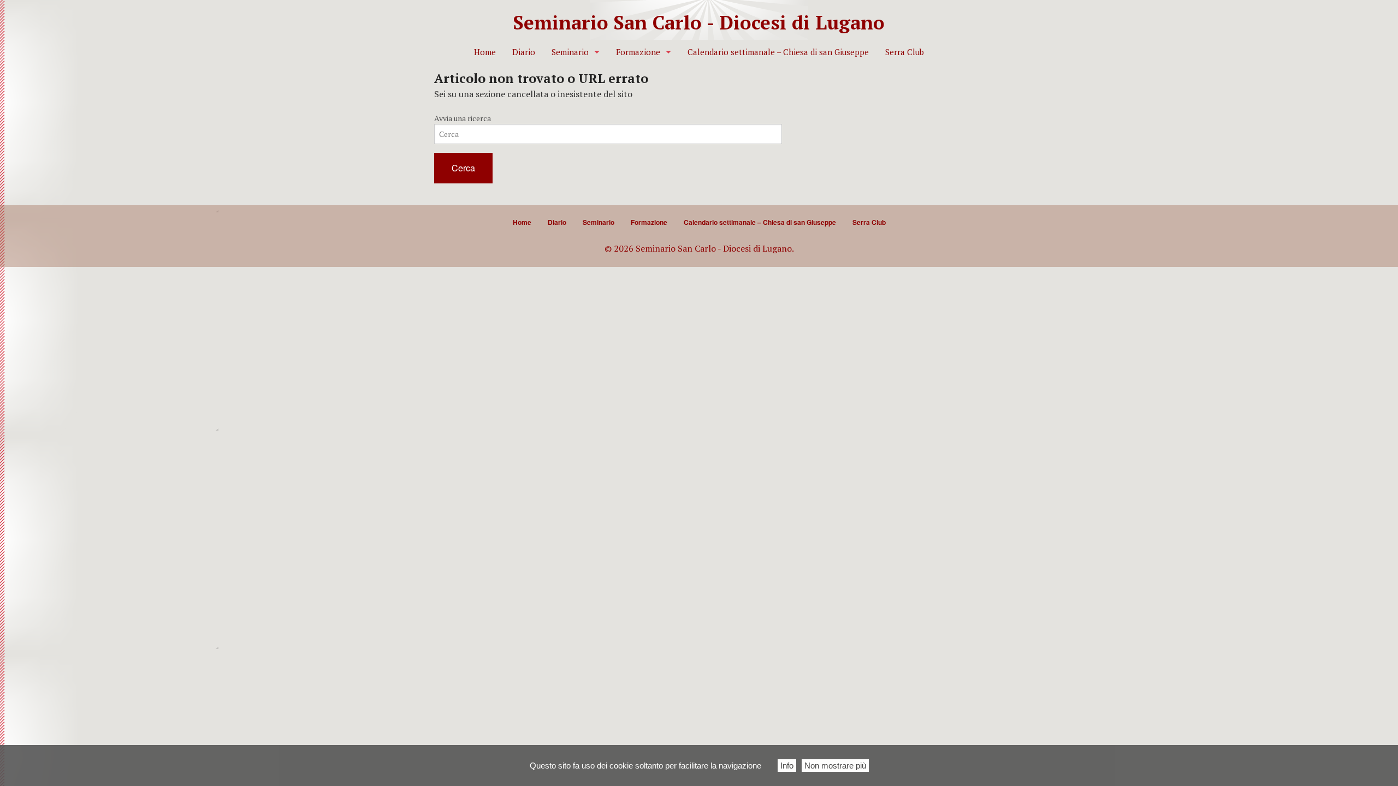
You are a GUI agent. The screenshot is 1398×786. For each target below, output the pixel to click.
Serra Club (904, 52)
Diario (523, 52)
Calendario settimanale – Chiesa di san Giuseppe (778, 52)
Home (485, 52)
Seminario (570, 52)
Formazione (638, 52)
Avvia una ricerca (462, 118)
